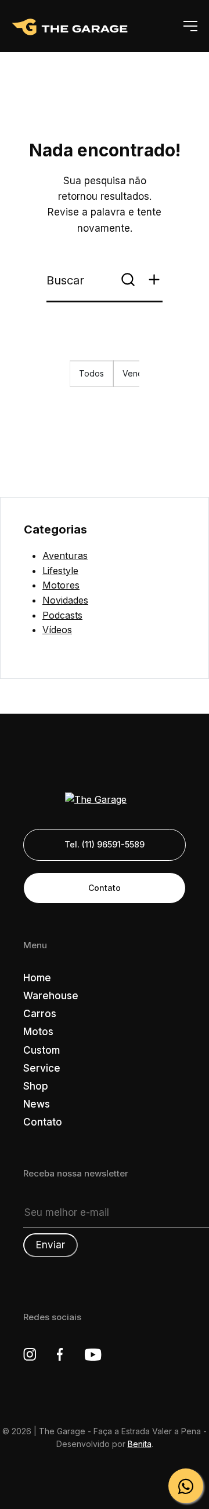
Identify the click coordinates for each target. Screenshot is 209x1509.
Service (41, 1068)
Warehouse (50, 996)
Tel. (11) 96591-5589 (104, 844)
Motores (61, 585)
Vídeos (57, 629)
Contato (104, 888)
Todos (91, 373)
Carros (39, 1014)
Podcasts (62, 615)
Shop (35, 1086)
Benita (140, 1444)
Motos (38, 1031)
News (36, 1104)
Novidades (65, 600)
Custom (41, 1050)
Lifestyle (60, 570)
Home (37, 978)
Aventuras (65, 555)
